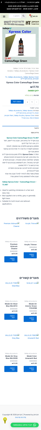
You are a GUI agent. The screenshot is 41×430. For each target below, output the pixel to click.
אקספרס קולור (34, 118)
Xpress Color (30, 115)
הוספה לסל (17, 102)
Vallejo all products (21, 71)
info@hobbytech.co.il (12, 2)
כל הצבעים (30, 113)
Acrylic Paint (9, 115)
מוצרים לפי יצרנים (25, 68)
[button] (4, 16)
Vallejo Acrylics (19, 115)
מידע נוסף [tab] (35, 133)
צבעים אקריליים (26, 79)
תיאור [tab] (36, 128)
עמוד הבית (35, 68)
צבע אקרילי (25, 118)
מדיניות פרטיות (20, 417)
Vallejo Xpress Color (31, 77)
